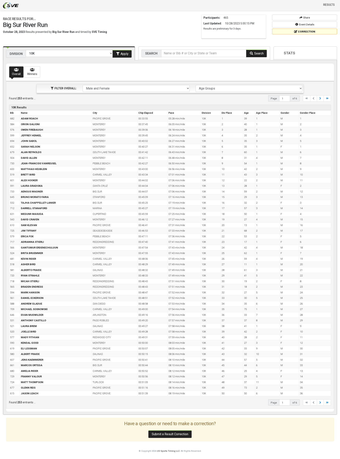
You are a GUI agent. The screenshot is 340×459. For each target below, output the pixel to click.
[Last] (327, 98)
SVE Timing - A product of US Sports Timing (11, 5)
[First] (306, 98)
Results (329, 4)
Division (16, 54)
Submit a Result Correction (170, 434)
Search (151, 53)
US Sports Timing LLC (168, 451)
